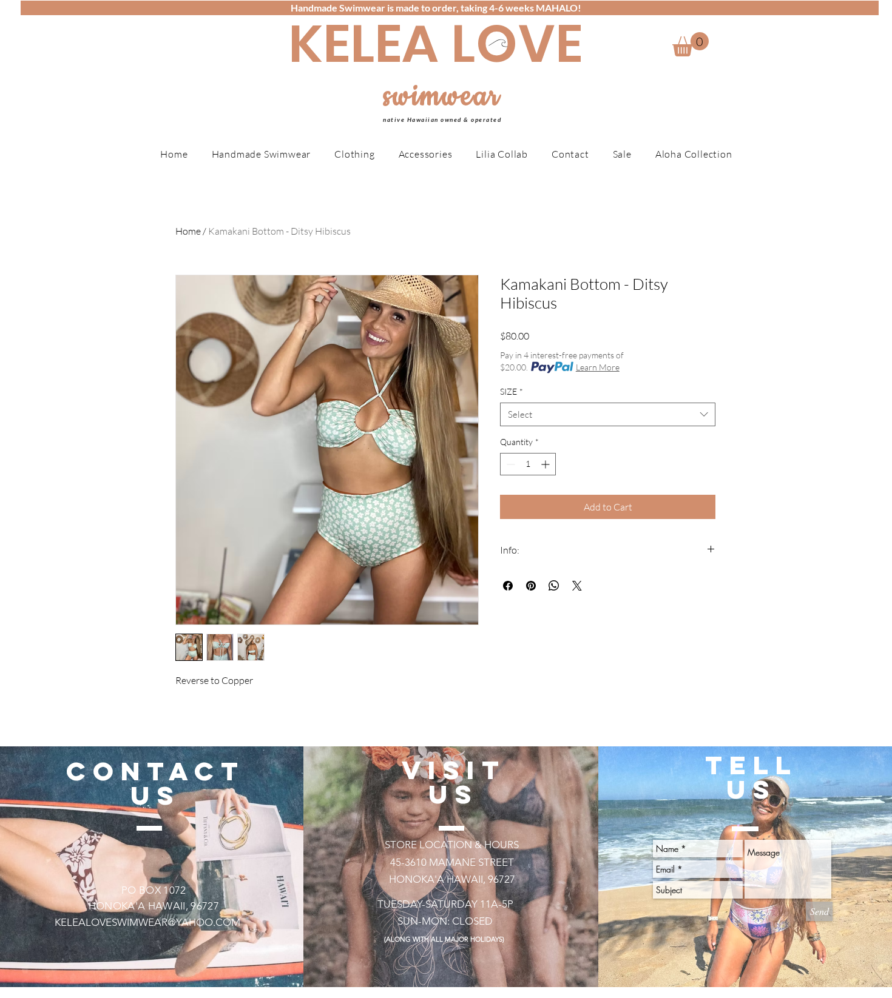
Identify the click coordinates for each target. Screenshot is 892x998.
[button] (690, 44)
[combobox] (607, 414)
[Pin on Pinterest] (531, 585)
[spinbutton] (528, 464)
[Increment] (546, 464)
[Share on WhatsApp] (554, 585)
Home (188, 231)
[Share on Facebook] (508, 585)
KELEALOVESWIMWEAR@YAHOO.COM (147, 922)
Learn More (598, 367)
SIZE (511, 391)
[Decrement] (509, 464)
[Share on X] (577, 585)
